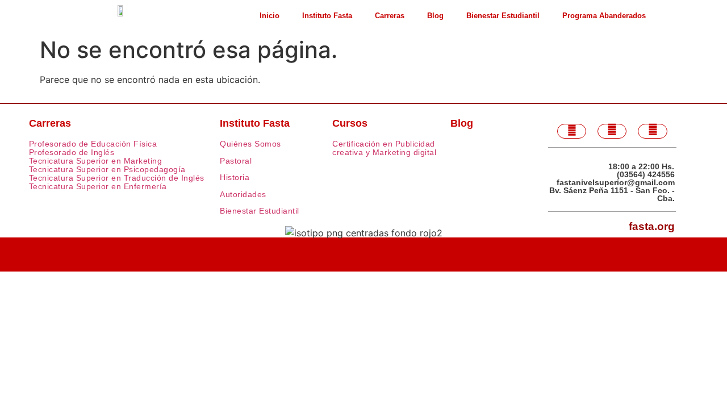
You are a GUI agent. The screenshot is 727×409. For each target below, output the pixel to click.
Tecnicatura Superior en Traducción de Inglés (116, 177)
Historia (234, 177)
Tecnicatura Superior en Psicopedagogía (107, 169)
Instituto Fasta (327, 15)
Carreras (389, 15)
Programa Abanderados (604, 15)
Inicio (269, 15)
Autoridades (243, 194)
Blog (435, 15)
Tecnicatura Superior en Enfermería (98, 186)
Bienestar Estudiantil (503, 15)
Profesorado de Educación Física (93, 143)
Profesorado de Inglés (72, 152)
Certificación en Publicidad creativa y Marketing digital (384, 148)
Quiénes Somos (250, 143)
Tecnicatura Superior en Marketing (95, 160)
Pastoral (236, 160)
